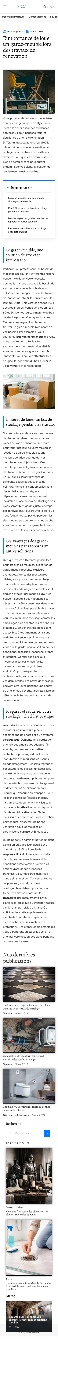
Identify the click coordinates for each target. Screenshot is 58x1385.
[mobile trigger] (5, 6)
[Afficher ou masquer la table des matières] (41, 187)
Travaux (7, 1013)
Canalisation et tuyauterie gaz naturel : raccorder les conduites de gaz (24, 1057)
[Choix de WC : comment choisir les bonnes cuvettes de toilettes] (29, 1086)
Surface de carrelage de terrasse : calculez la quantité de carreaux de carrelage (27, 1006)
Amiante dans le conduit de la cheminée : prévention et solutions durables (28, 1319)
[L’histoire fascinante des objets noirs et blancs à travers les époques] (29, 1176)
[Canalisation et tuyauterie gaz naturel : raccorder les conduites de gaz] (29, 1035)
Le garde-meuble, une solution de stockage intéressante (26, 200)
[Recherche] (45, 6)
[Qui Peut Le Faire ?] (21, 6)
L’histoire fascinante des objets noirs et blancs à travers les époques (27, 1213)
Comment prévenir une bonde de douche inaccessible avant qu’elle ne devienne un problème (28, 1286)
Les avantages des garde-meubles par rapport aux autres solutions (28, 220)
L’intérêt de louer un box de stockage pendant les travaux (27, 210)
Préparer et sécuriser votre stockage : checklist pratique (27, 230)
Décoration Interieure (16, 1115)
